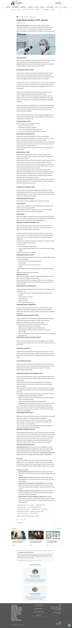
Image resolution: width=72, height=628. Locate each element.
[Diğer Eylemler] (55, 17)
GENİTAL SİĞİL (14, 606)
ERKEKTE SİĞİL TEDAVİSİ (16, 610)
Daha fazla (53, 9)
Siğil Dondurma (30, 9)
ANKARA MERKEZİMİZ (16, 620)
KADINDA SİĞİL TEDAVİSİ (16, 608)
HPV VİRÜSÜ (14, 605)
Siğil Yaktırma (37, 9)
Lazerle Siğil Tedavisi (45, 9)
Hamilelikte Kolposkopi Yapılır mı (22, 513)
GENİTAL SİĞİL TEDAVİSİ (16, 607)
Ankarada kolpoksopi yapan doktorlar (23, 509)
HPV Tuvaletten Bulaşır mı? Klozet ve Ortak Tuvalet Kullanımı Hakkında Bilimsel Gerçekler (53, 542)
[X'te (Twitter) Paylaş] (19, 519)
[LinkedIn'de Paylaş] (22, 519)
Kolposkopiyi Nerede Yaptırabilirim (23, 511)
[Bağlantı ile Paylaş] (24, 519)
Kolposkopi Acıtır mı (45, 509)
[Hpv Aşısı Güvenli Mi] (19, 535)
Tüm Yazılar (13, 9)
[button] (14, 7)
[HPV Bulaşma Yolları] (36, 535)
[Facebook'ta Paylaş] (16, 519)
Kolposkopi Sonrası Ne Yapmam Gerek (36, 511)
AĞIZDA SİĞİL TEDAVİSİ (16, 614)
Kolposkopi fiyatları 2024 (34, 513)
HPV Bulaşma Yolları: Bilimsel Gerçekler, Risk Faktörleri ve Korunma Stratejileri (36, 542)
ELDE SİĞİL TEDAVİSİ (15, 612)
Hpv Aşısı (18, 9)
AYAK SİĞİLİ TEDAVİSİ (16, 611)
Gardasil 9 (24, 9)
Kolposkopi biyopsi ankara (35, 509)
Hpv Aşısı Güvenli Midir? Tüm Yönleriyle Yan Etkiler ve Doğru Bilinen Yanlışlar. (19, 542)
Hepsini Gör (59, 528)
